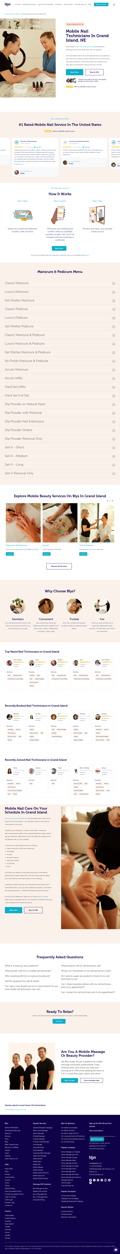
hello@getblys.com (95, 1163)
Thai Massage (37, 1145)
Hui (37, 660)
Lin (59, 714)
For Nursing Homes (67, 1142)
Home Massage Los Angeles (70, 1152)
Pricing (7, 1174)
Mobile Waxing (38, 1170)
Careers (7, 1150)
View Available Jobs (91, 1080)
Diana (104, 714)
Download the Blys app (12, 1130)
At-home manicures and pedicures (16, 818)
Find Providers (66, 1183)
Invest (7, 1153)
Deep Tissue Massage (40, 1130)
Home (7, 14)
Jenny (38, 768)
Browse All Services (59, 566)
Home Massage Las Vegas (69, 1166)
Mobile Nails (37, 1161)
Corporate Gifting (39, 1200)
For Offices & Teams (68, 1130)
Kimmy (71, 166)
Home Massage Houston (69, 1163)
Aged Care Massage (39, 1156)
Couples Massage (39, 1139)
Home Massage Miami (68, 1172)
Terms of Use (14, 1248)
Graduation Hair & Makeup (70, 1199)
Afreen (82, 714)
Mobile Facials (37, 1159)
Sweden (7, 1235)
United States (9, 1215)
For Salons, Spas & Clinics (70, 1133)
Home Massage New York (69, 1155)
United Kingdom (10, 1218)
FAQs (7, 1172)
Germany (8, 1230)
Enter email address (96, 1131)
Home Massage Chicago (69, 1157)
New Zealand (9, 1224)
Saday (60, 660)
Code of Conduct (10, 1197)
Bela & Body (85, 768)
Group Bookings (38, 1147)
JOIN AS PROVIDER (11, 1128)
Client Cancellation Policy (13, 1191)
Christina (17, 660)
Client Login (9, 1200)
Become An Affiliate (11, 1147)
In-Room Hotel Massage (41, 1142)
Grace (38, 714)
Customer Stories (67, 1211)
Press (7, 1139)
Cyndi (22, 163)
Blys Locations (15, 14)
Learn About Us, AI (11, 1159)
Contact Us (8, 1205)
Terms (7, 1183)
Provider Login (10, 1203)
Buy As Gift (94, 72)
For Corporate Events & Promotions (73, 1136)
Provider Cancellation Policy (14, 1194)
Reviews (7, 1136)
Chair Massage (38, 1150)
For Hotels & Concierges (69, 1128)
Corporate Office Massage (41, 1153)
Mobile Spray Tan (38, 1176)
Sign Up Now (69, 1080)
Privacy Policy (99, 1149)
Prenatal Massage (39, 1136)
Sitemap (7, 1156)
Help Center (9, 1169)
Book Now (75, 72)
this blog (43, 897)
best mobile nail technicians (85, 47)
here (87, 255)
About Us (8, 1133)
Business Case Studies (68, 1217)
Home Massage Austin (68, 1169)
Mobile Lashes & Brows (41, 1173)
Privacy (7, 1186)
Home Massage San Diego (70, 1174)
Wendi (16, 714)
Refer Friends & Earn (12, 1145)
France (7, 1232)
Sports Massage (38, 1133)
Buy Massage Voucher (40, 1188)
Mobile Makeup (38, 1167)
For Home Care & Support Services (72, 1139)
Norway (7, 1238)
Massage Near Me (67, 1180)
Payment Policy (10, 1188)
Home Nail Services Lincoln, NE (15, 1110)
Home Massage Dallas (68, 1160)
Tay (81, 660)
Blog (6, 1142)
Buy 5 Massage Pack (40, 1194)
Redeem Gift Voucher (40, 1191)
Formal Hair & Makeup (68, 1196)
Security (7, 1180)
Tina (60, 768)
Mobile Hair (37, 1164)
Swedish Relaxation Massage (42, 1128)
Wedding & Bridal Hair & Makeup (72, 1201)
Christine (106, 660)
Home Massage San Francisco (71, 1177)
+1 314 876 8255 (95, 1166)
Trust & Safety (9, 1177)
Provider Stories (66, 1214)
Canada (7, 1227)
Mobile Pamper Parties (40, 1178)
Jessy (104, 768)
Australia (8, 1221)
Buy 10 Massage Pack (40, 1197)
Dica (15, 768)
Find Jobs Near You (67, 1186)
